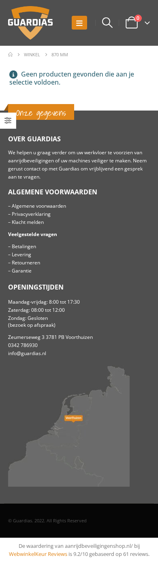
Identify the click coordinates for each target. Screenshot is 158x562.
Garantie (22, 270)
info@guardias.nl (27, 353)
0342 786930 (23, 345)
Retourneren (26, 262)
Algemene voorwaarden (39, 205)
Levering (21, 254)
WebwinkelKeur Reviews (38, 554)
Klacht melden (28, 222)
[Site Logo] (30, 23)
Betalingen (24, 246)
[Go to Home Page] (10, 55)
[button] (79, 23)
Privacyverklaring (31, 214)
